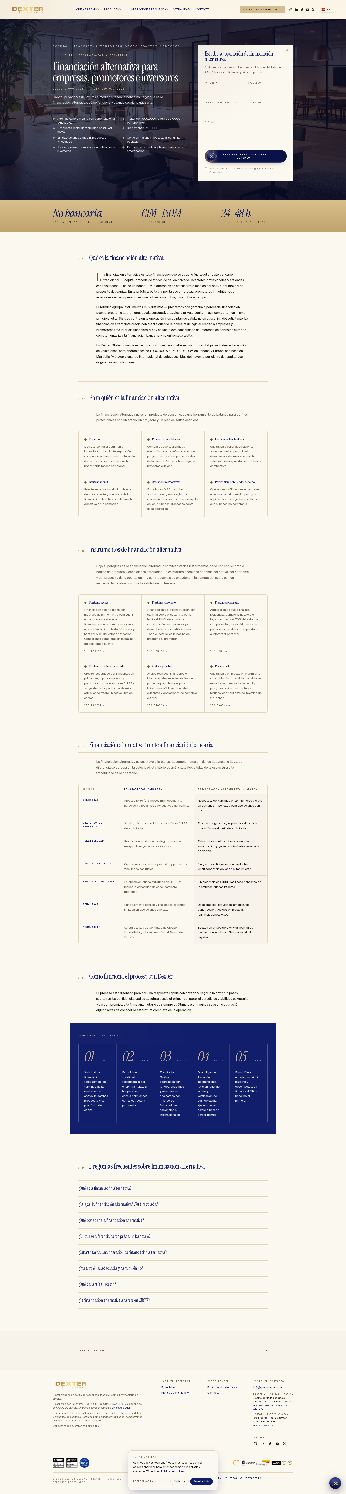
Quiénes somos (87, 9)
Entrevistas (168, 1387)
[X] (313, 9)
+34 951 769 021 (264, 1405)
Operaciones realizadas (149, 9)
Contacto (202, 9)
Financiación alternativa (222, 1387)
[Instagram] (290, 9)
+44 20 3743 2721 (264, 1425)
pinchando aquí (121, 1407)
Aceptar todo (201, 1481)
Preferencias (143, 1481)
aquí (97, 1426)
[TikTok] (302, 9)
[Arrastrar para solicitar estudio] (211, 156)
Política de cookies (172, 1471)
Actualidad (181, 9)
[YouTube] (307, 9)
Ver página (94, 651)
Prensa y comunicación (175, 1392)
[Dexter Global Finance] (28, 9)
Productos (112, 9)
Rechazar (179, 1481)
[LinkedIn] (296, 9)
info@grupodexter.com (267, 1387)
